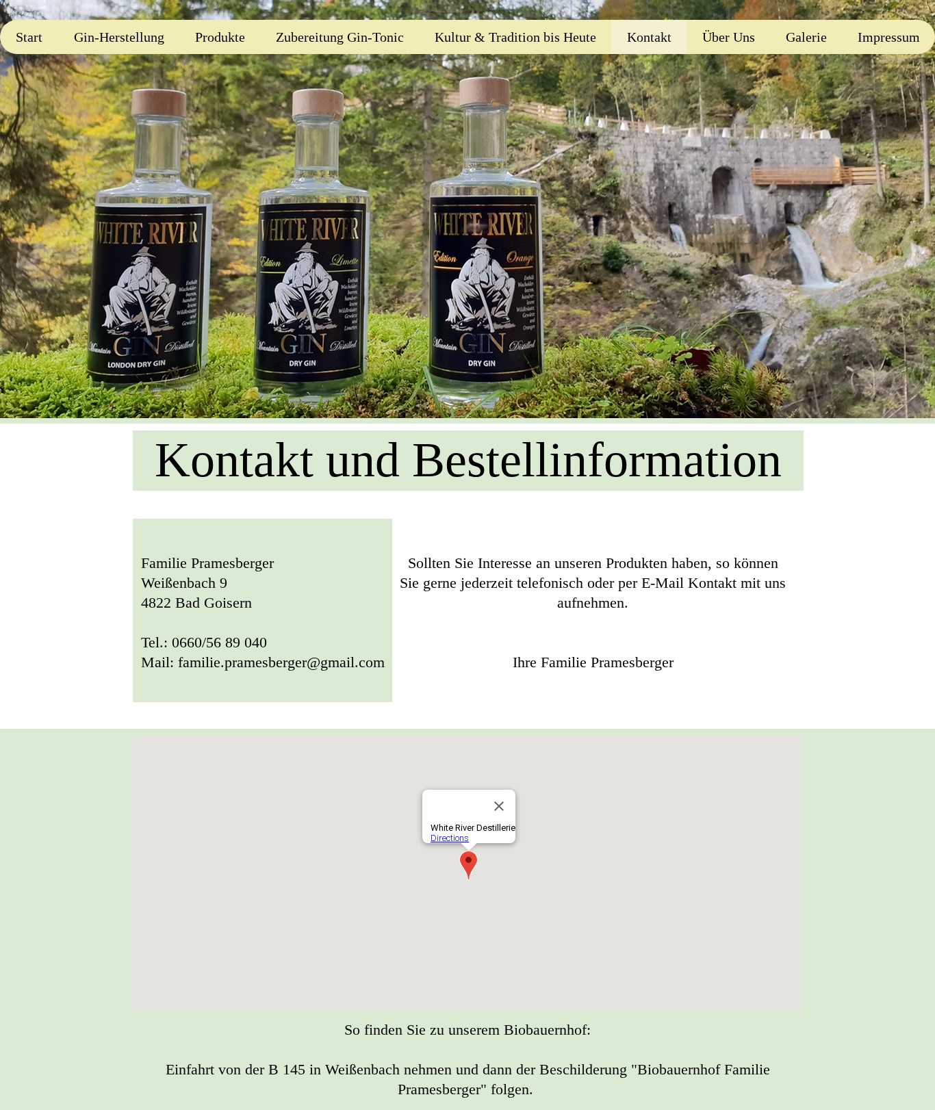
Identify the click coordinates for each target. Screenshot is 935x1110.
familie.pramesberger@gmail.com (281, 662)
